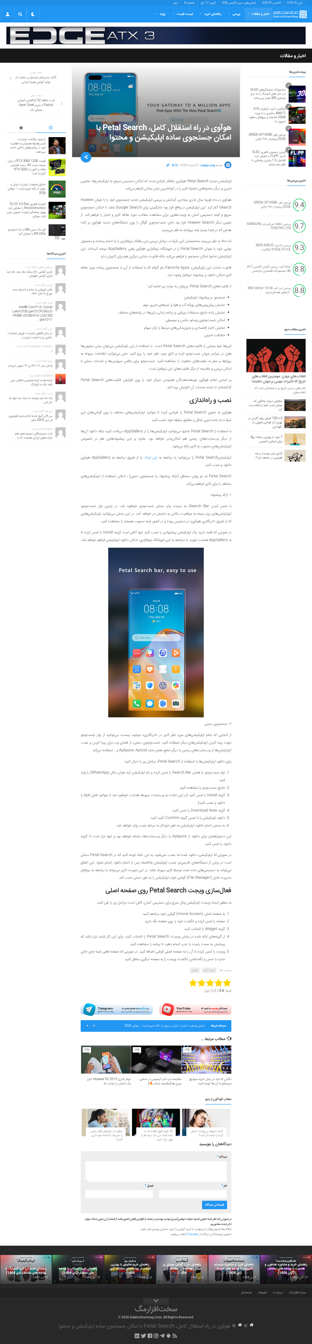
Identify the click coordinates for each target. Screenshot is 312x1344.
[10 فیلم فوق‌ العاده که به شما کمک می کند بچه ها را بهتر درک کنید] (156, 1122)
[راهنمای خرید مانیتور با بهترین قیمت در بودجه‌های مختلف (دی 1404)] (130, 1269)
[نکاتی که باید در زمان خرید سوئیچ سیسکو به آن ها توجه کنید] (206, 1060)
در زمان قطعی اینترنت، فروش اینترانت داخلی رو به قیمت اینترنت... (29, 335)
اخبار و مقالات (260, 14)
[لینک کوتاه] (167, 165)
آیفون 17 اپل (208, 3)
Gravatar (193, 1234)
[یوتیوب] (195, 1009)
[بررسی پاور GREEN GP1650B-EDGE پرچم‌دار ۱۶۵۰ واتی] (297, 137)
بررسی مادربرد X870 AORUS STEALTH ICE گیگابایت (273, 247)
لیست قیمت (185, 14)
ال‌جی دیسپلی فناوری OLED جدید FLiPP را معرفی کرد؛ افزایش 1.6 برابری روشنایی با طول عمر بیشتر (269, 158)
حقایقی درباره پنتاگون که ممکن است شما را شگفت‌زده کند (265, 405)
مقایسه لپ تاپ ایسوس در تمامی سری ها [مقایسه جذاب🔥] (160, 1081)
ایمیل (149, 1185)
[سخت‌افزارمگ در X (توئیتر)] (143, 1335)
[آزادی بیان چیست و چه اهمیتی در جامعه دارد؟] (295, 456)
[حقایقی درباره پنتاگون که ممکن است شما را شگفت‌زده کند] (295, 405)
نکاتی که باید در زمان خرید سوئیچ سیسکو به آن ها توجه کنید (210, 1081)
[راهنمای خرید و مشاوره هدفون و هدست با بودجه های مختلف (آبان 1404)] (286, 1269)
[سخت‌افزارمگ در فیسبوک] (150, 1335)
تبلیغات (262, 1292)
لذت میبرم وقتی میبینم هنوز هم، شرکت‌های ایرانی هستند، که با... (33, 435)
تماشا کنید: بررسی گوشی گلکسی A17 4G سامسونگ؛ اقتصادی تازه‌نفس (269, 269)
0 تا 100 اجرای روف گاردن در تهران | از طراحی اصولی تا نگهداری (265, 422)
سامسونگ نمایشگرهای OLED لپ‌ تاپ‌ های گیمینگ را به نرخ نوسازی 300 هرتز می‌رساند (268, 94)
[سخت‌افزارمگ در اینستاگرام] (156, 1335)
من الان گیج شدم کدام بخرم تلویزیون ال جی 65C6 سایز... (30, 418)
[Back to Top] (156, 1301)
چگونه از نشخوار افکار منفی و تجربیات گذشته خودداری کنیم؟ (106, 1135)
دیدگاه (222, 1157)
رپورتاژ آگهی (209, 970)
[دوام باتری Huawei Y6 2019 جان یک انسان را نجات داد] (106, 1060)
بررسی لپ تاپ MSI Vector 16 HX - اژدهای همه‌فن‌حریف (269, 290)
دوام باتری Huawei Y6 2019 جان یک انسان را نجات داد (109, 1081)
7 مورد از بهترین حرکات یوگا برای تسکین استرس (266, 439)
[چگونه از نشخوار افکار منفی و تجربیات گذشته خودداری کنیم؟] (106, 1122)
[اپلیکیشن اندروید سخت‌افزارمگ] (168, 1335)
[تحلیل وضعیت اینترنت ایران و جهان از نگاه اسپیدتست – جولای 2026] (57, 189)
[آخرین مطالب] (51, 128)
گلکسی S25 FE (271, 3)
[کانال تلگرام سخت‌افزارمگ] (162, 1335)
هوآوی (194, 970)
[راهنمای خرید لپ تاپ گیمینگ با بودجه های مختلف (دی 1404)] (26, 1269)
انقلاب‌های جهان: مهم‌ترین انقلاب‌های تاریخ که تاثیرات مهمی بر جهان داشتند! (279, 378)
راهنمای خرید (212, 14)
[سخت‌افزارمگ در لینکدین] (137, 1335)
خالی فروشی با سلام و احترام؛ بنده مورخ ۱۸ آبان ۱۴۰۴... (32, 292)
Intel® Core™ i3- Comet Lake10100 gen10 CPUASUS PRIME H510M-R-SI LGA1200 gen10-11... (32, 313)
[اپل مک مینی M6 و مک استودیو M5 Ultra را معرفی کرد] (57, 231)
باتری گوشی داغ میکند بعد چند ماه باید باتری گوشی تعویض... (29, 274)
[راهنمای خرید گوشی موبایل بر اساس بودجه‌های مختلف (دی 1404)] (182, 1269)
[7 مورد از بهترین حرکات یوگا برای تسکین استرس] (295, 439)
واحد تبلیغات (207, 165)
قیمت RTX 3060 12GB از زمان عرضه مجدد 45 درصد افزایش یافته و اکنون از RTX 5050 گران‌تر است (27, 167)
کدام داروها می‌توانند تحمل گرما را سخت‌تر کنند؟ (207, 1133)
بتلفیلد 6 (189, 3)
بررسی (236, 14)
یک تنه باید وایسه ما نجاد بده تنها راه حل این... (30, 400)
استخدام (246, 1292)
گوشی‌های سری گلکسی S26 (239, 3)
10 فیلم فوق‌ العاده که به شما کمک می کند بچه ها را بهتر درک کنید (157, 1135)
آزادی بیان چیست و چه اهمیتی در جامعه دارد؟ (268, 455)
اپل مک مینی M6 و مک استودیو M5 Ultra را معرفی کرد (27, 232)
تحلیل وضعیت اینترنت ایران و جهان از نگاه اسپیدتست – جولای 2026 (27, 188)
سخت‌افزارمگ (297, 1292)
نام (224, 1185)
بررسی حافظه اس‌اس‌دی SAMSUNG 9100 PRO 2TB (269, 226)
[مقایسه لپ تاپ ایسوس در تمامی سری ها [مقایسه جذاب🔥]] (156, 1060)
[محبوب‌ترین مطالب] (21, 128)
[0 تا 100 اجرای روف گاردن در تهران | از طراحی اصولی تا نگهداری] (295, 422)
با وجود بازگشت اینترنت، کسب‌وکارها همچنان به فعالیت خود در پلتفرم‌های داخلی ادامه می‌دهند (28, 146)
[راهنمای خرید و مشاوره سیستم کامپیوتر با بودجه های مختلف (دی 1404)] (234, 1269)
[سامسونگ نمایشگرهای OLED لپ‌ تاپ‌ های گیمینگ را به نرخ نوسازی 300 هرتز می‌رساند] (297, 94)
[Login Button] (7, 14)
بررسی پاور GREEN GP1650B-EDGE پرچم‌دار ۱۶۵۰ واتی (267, 137)
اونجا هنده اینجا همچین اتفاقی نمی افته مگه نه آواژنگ (31, 382)
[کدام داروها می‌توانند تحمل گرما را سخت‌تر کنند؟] (206, 1122)
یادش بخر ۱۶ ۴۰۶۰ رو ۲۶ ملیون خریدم (30, 365)
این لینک (150, 458)
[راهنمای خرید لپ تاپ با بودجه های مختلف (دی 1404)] (78, 1269)
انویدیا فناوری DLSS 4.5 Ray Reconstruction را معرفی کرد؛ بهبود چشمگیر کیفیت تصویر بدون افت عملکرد (26, 210)
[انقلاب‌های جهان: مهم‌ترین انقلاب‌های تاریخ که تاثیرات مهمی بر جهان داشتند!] (276, 355)
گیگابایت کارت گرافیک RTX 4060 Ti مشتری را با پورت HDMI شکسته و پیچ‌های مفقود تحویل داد (267, 115)
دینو (176, 3)
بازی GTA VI (294, 3)
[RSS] (174, 1335)
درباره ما (278, 1292)
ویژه (163, 14)
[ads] (156, 35)
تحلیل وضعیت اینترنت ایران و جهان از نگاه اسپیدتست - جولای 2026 (164, 1025)
